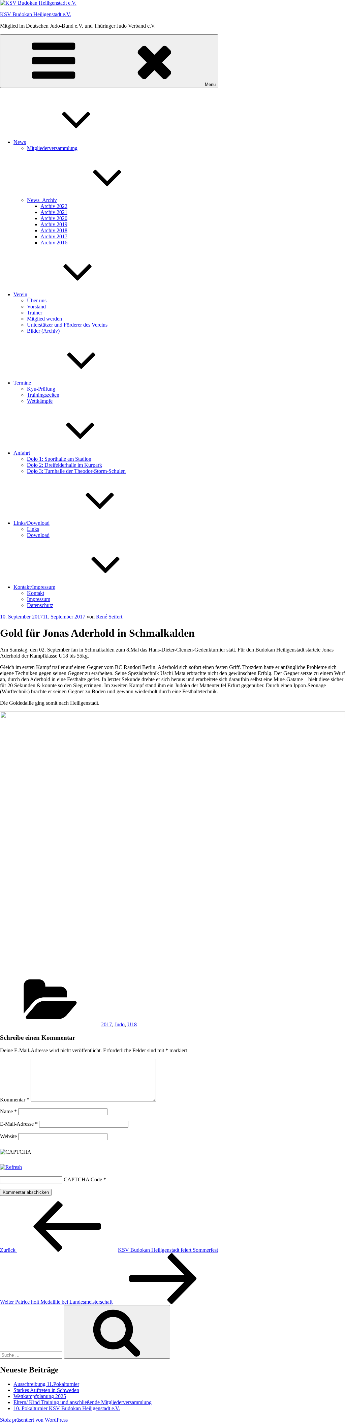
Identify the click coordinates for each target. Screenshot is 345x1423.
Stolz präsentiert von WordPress (34, 1420)
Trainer (34, 312)
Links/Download (31, 523)
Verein (20, 294)
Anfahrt (21, 453)
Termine (22, 383)
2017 (106, 1024)
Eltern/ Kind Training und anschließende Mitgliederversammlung (82, 1402)
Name (8, 1111)
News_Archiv (42, 200)
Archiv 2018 (53, 230)
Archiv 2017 (53, 236)
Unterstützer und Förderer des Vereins (67, 325)
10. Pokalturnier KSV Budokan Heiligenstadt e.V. (66, 1408)
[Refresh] (11, 1167)
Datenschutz (40, 605)
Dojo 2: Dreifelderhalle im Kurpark (64, 465)
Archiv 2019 (53, 224)
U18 (132, 1024)
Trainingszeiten (43, 395)
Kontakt (35, 593)
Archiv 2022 (53, 206)
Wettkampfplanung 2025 (39, 1396)
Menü (210, 84)
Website (8, 1136)
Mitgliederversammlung (52, 148)
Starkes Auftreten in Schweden (46, 1390)
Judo (120, 1024)
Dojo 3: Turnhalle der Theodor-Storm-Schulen (76, 471)
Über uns (36, 300)
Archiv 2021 (53, 212)
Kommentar (14, 1099)
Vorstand (36, 306)
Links (33, 529)
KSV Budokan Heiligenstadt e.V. (35, 14)
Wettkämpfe (40, 401)
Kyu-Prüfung (41, 389)
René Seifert (109, 616)
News (19, 142)
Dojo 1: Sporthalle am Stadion (59, 459)
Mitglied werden (44, 319)
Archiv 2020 (53, 218)
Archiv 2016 (53, 242)
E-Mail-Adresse (19, 1124)
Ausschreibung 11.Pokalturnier (46, 1384)
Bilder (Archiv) (43, 331)
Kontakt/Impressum (34, 587)
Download (38, 535)
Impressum (38, 599)
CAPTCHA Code (83, 1179)
